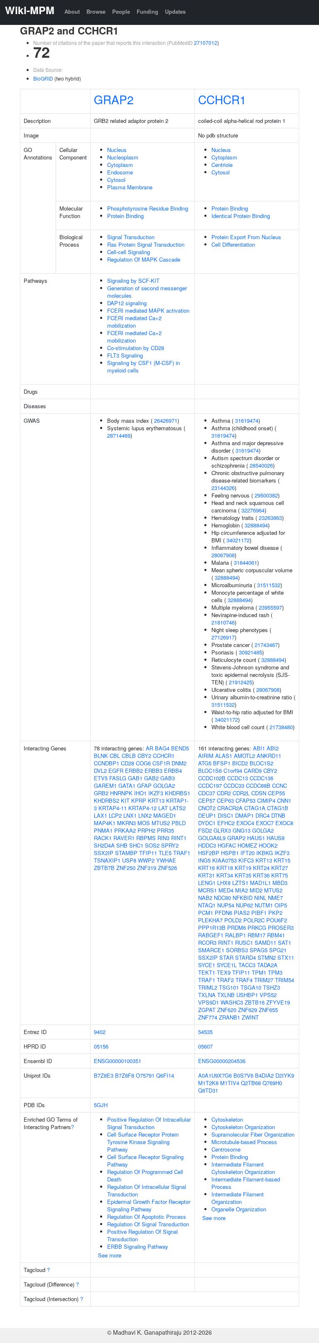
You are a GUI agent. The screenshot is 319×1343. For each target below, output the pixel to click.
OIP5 (281, 905)
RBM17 (256, 935)
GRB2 (101, 793)
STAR (226, 957)
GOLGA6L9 (212, 838)
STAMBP (126, 853)
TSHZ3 (271, 987)
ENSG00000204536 (221, 1061)
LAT (163, 808)
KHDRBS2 (106, 800)
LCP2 (115, 815)
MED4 (225, 890)
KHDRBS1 (177, 793)
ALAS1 (223, 756)
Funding (147, 11)
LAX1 (100, 815)
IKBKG (264, 853)
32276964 (253, 510)
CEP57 (206, 800)
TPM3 (275, 972)
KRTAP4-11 (112, 808)
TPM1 (259, 972)
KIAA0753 (224, 860)
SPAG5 (258, 950)
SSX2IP (103, 853)
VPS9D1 (208, 1002)
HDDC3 (207, 845)
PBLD (179, 823)
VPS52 (268, 995)
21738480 (281, 727)
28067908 (223, 555)
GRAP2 (114, 99)
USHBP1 (247, 995)
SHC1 (136, 845)
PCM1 (205, 913)
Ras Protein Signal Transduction (145, 244)
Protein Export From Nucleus (246, 237)
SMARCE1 (211, 950)
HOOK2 (268, 845)
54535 (205, 1032)
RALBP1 (235, 935)
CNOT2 (207, 808)
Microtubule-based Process (244, 1142)
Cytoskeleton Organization (243, 1127)
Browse (96, 11)
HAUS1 (256, 838)
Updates (175, 11)
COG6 (143, 763)
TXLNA (207, 995)
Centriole (222, 165)
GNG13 (241, 830)
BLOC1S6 (210, 770)
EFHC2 (226, 823)
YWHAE (166, 860)
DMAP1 (244, 815)
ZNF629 (247, 1010)
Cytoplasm (120, 165)
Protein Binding (125, 216)
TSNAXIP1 (107, 860)
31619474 (246, 420)
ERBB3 (153, 770)
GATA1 (126, 785)
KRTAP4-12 (142, 808)
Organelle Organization (238, 1209)
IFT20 (247, 853)
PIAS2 (242, 913)
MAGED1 (164, 815)
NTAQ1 (207, 905)
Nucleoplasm (122, 157)
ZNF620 (226, 1010)
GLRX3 (222, 830)
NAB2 (205, 898)
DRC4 (262, 815)
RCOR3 (207, 942)
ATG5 (204, 763)
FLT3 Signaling (125, 355)
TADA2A (267, 965)
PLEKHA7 (210, 920)
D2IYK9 (284, 1075)
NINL (260, 898)
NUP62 (244, 905)
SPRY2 (170, 845)
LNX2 (145, 815)
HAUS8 (276, 838)
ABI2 (273, 748)
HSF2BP (208, 853)
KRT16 (206, 868)
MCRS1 (207, 890)
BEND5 (180, 748)
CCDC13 (237, 778)
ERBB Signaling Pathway (137, 1246)
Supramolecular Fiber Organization (252, 1134)
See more (109, 1255)
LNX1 (130, 815)
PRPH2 (146, 830)
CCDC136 (261, 778)
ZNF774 (207, 1017)
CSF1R (161, 763)
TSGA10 (250, 987)
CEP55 (276, 793)
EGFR (115, 770)
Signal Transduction (131, 237)
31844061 (245, 562)
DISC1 (225, 815)
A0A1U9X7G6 (215, 1075)
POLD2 (233, 920)
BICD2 (240, 763)
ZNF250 (125, 868)
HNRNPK (121, 793)
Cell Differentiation (233, 244)
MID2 (256, 890)
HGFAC (227, 845)
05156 (101, 1046)
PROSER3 (281, 927)
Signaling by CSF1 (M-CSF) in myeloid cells (143, 366)
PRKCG (257, 927)
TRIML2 (207, 987)
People (121, 11)
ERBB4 (173, 770)
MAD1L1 (260, 883)
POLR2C (254, 920)
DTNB (278, 815)
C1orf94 (232, 770)
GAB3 (167, 778)
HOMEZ (247, 845)
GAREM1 (105, 785)
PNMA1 (103, 830)
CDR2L (241, 793)
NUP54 (225, 905)
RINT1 (178, 838)
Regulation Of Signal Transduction (148, 1224)
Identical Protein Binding (240, 216)
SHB (122, 845)
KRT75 (279, 875)
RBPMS (146, 838)
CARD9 (253, 770)
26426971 (165, 420)
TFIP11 (148, 853)
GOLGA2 (164, 785)
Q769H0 (272, 1083)
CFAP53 (245, 800)
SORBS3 (237, 950)
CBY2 (144, 756)
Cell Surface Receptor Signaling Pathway (145, 1160)
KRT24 (261, 868)
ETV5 (101, 778)
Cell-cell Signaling (128, 252)
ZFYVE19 (278, 1002)
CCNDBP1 (106, 763)
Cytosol (116, 180)
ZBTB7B (104, 868)
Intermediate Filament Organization (237, 1198)
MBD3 (279, 883)
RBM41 (276, 935)
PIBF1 (259, 913)
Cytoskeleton (227, 1119)
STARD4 (245, 957)
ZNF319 (146, 868)
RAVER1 (124, 838)
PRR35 (165, 830)
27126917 (223, 637)
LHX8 (224, 883)
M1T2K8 (208, 1083)
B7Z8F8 (124, 1075)
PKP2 (275, 913)
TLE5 (165, 853)
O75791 (145, 1075)
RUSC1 (244, 942)
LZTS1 (240, 883)
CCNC (279, 785)
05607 (205, 1046)
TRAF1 (181, 853)
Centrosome (225, 1149)
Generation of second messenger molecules (147, 291)
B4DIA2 (264, 1075)
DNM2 (179, 763)
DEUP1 (207, 815)
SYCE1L (227, 965)
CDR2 (224, 793)
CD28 (127, 763)
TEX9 (224, 972)
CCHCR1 (222, 99)
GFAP (144, 785)
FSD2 (205, 830)
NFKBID (243, 898)
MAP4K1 (104, 823)
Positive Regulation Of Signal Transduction (142, 1235)
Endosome (120, 172)
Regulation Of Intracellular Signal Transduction (146, 1190)
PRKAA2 (125, 830)
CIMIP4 (266, 800)
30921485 (250, 652)
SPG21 (278, 950)
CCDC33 (233, 785)
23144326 (223, 488)
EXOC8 (284, 823)
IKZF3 (155, 793)
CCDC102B (212, 778)
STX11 (285, 957)
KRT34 (224, 875)
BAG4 (162, 748)
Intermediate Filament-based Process (245, 1183)
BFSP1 (222, 763)
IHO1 (140, 793)
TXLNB (226, 995)
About (72, 11)
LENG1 (207, 883)
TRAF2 (225, 980)
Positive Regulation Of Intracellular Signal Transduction (149, 1123)
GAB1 (135, 778)
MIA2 (241, 890)
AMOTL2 (244, 756)
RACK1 (103, 838)
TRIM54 (284, 980)
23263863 (270, 518)
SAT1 (284, 942)
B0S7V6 (243, 1075)
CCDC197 (210, 785)
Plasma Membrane (129, 187)
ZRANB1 (229, 1017)
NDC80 (222, 898)
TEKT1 (206, 972)
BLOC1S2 (261, 763)
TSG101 (229, 987)
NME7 (275, 898)
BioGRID (43, 78)
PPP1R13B (212, 927)
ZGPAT (207, 1010)
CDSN (258, 793)
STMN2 (267, 957)
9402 (100, 1032)
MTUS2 (161, 823)
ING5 (204, 860)
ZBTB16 (255, 1002)
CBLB (129, 756)
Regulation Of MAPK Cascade (143, 259)
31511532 (268, 585)
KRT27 (279, 868)
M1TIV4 (229, 1083)
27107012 (205, 42)
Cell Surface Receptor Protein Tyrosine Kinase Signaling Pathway (143, 1141)
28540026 (261, 465)
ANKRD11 (269, 756)
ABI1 (259, 748)
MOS (143, 823)
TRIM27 (263, 980)
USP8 (129, 860)
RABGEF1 (210, 935)
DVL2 (100, 770)
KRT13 (156, 800)
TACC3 (246, 965)
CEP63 (225, 800)
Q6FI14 (165, 1075)
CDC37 (206, 793)
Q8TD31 (208, 1090)
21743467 (266, 645)
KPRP (138, 800)
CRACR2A (230, 808)
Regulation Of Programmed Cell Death (145, 1175)
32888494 (256, 525)
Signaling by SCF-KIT (133, 280)
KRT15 (282, 860)
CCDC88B (258, 785)
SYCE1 (206, 965)
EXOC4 (245, 823)
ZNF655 (268, 1010)
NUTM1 (264, 905)
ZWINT (250, 1017)
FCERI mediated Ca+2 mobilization (134, 321)
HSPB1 (230, 853)
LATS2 (177, 808)
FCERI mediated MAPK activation (148, 310)
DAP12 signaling (127, 303)
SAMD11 (265, 942)
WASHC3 (232, 1002)
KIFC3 (246, 860)
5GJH (101, 1105)
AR (149, 748)
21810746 (223, 622)
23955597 (270, 607)
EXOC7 (265, 823)
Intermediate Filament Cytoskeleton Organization (243, 1168)
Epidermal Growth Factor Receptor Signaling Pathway (148, 1205)
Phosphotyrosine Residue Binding (147, 208)
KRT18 (224, 868)
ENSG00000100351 (117, 1061)
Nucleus (117, 150)
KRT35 (243, 875)
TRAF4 (244, 980)
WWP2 (146, 860)
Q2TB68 (251, 1083)
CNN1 (284, 800)
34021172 (238, 540)
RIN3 (163, 838)
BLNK (101, 756)
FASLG (117, 778)
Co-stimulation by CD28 (135, 348)
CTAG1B (277, 808)
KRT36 (261, 875)
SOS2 (152, 845)
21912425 (240, 682)
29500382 (266, 495)
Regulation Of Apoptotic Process (146, 1216)
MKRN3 (126, 823)
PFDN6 (223, 913)
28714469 (118, 435)
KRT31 (206, 875)
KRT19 (243, 868)
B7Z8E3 (103, 1075)
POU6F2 (276, 920)
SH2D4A (104, 845)
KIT (125, 800)
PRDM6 (236, 927)
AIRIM (205, 756)
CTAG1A (254, 808)
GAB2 (151, 778)
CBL (115, 756)
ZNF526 (167, 868)
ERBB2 (134, 770)
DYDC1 (207, 823)
